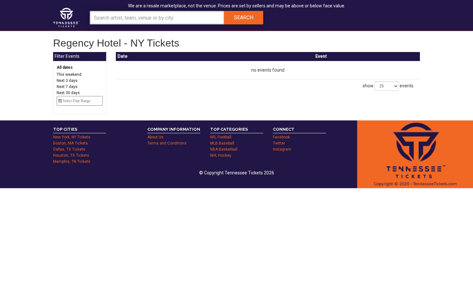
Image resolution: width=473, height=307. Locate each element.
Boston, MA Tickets (70, 143)
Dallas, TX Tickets (69, 149)
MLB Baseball (222, 143)
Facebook (281, 137)
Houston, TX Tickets (71, 155)
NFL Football (220, 137)
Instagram (282, 149)
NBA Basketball (223, 149)
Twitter (279, 143)
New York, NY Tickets (71, 137)
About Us (155, 137)
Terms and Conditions (167, 143)
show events (388, 85)
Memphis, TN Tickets (71, 161)
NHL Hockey (220, 155)
